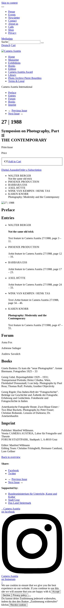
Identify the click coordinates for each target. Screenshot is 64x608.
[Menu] (2, 6)
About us (13, 23)
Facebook (13, 470)
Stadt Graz (14, 499)
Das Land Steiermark (19, 502)
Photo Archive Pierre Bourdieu (24, 78)
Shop (11, 29)
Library (12, 75)
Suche (4, 41)
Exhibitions (14, 62)
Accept (55, 591)
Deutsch (5, 45)
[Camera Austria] (11, 51)
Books (11, 65)
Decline (6, 595)
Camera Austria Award (20, 72)
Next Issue (14, 113)
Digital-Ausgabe (10, 169)
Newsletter (14, 17)
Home (11, 56)
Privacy (12, 32)
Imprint (12, 104)
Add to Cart (14, 161)
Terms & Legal (16, 81)
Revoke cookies (18, 605)
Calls (11, 26)
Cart (13, 45)
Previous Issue (19, 110)
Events (12, 14)
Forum (11, 98)
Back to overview (10, 457)
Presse (11, 11)
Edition (12, 68)
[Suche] (42, 42)
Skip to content (9, 2)
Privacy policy (20, 595)
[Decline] (29, 595)
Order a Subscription (30, 169)
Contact (12, 20)
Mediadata (7, 38)
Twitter (12, 473)
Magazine (13, 59)
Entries (12, 95)
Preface (12, 92)
